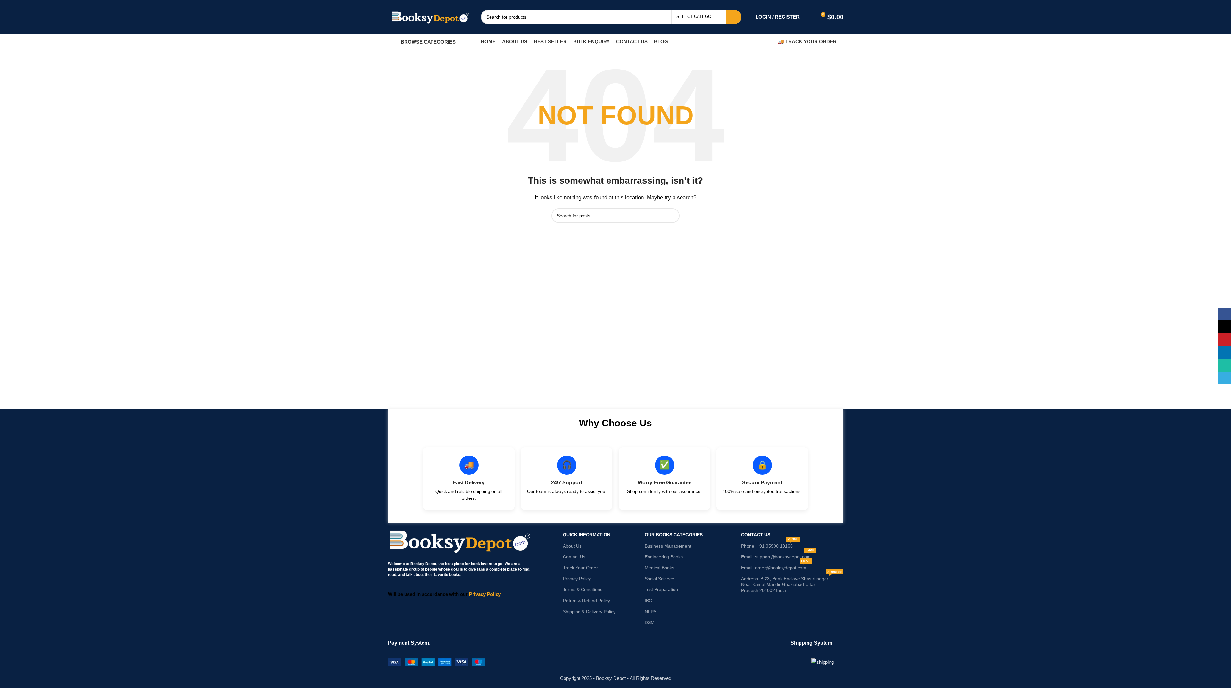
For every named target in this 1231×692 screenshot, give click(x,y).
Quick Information (586, 534)
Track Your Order (580, 567)
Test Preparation (661, 589)
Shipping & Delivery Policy (589, 611)
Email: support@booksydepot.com (778, 555)
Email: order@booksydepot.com (776, 566)
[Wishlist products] (808, 17)
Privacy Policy (577, 578)
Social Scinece (659, 578)
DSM (650, 622)
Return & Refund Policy (586, 600)
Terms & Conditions (582, 589)
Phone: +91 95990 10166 (769, 544)
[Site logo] (429, 16)
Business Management (668, 545)
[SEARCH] (733, 17)
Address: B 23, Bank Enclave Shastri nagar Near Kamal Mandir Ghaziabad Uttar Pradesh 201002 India (791, 583)
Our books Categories (674, 534)
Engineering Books (664, 556)
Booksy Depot (423, 564)
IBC (648, 600)
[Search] (770, 41)
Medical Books (659, 567)
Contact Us (574, 556)
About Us (572, 545)
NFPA (650, 611)
